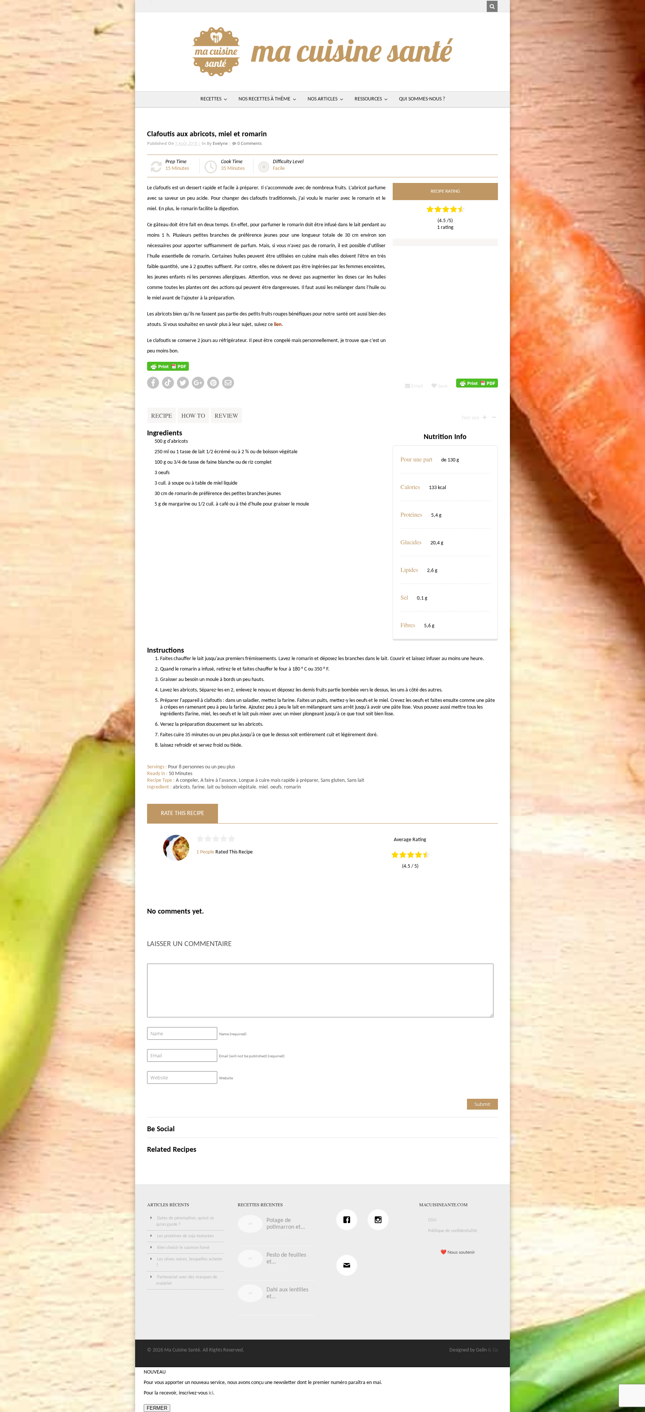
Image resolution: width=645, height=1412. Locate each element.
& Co (493, 1350)
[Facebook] (348, 1219)
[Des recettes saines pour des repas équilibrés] (322, 72)
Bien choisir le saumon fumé (183, 1247)
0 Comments (249, 143)
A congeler (187, 780)
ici (211, 1393)
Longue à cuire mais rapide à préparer (278, 780)
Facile (279, 168)
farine (198, 787)
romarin (292, 787)
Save (442, 386)
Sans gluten (333, 780)
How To (193, 415)
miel (263, 787)
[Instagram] (380, 1219)
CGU (432, 1220)
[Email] (348, 1265)
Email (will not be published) (251, 1056)
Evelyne (220, 143)
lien (278, 324)
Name (232, 1034)
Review (226, 415)
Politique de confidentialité (452, 1231)
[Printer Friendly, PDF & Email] (168, 366)
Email (416, 386)
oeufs (275, 787)
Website (226, 1078)
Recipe (161, 415)
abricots (181, 787)
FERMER (157, 1408)
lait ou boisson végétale (231, 787)
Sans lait (355, 780)
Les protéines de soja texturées (185, 1236)
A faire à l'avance (218, 780)
